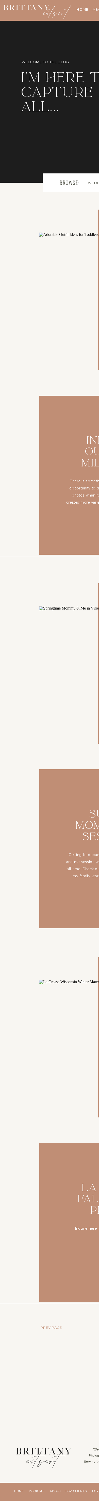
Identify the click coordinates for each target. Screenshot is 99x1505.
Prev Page (51, 1328)
